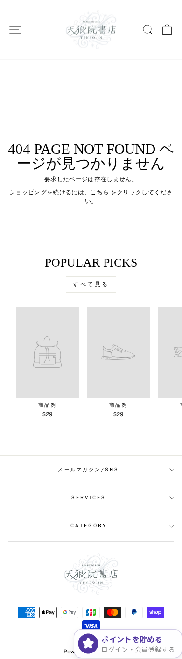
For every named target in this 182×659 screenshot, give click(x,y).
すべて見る (91, 284)
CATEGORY (88, 525)
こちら (99, 192)
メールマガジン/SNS (88, 470)
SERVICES (88, 497)
